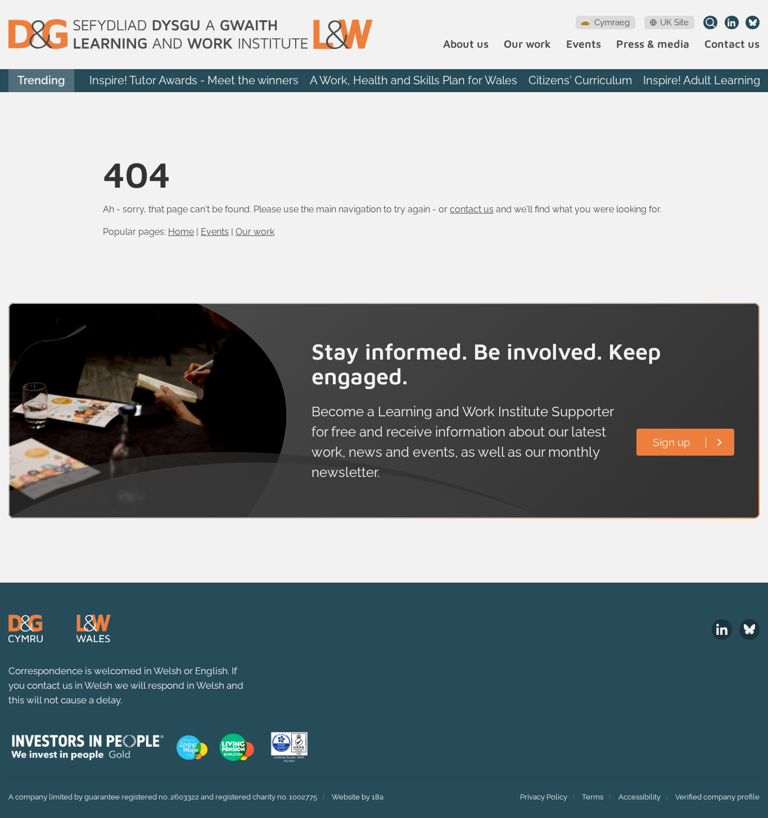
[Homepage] (190, 34)
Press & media (652, 44)
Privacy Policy (543, 797)
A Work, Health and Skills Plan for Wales (413, 80)
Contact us (732, 44)
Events (583, 44)
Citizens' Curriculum (580, 80)
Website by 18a (357, 797)
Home (181, 231)
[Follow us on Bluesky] (753, 23)
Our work (527, 44)
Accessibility (639, 797)
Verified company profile (717, 797)
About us (466, 44)
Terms (592, 797)
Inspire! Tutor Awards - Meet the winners (194, 80)
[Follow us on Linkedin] (732, 23)
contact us (472, 209)
